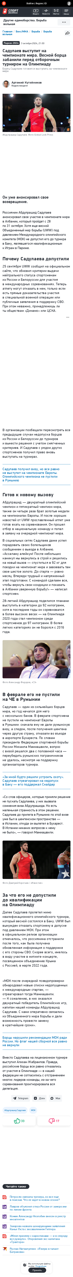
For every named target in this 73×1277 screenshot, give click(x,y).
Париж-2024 (11, 43)
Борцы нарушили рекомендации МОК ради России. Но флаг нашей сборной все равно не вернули (35, 1041)
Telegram (23, 1098)
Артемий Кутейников (27, 82)
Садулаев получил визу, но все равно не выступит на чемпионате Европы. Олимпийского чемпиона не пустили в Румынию (31, 474)
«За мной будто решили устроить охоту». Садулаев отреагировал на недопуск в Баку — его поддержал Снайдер (33, 780)
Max (58, 1098)
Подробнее (40, 1266)
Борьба (36, 31)
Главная (8, 31)
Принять (37, 1270)
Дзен (42, 1098)
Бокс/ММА (22, 31)
